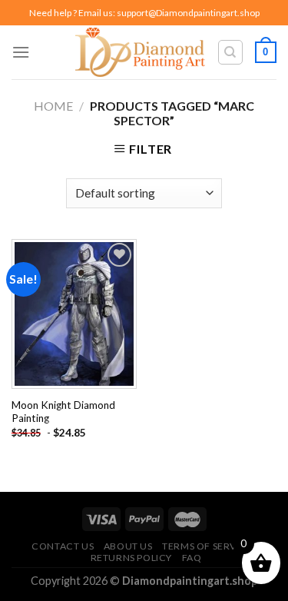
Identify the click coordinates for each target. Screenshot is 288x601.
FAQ (192, 557)
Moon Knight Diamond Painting (63, 412)
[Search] (230, 52)
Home (53, 105)
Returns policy (132, 557)
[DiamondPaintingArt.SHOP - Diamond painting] (140, 52)
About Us (128, 546)
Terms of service (207, 546)
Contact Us (62, 546)
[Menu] (21, 52)
